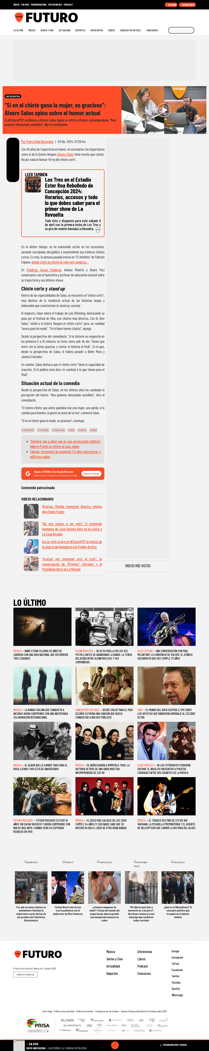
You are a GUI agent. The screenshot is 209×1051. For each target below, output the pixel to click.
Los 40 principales (83, 1020)
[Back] (99, 1045)
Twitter (175, 976)
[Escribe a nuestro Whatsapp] (194, 16)
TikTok (175, 964)
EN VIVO (25, 4)
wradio (99, 1025)
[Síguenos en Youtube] (183, 16)
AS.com (140, 1020)
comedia (82, 430)
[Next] (131, 1045)
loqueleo (138, 1034)
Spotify (175, 988)
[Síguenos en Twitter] (178, 16)
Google (175, 951)
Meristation (153, 1034)
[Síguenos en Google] (157, 16)
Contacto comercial (25, 974)
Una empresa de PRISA (38, 1023)
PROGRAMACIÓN (38, 4)
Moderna (81, 1034)
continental (124, 1025)
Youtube (176, 982)
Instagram (177, 957)
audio (71, 430)
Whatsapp (177, 995)
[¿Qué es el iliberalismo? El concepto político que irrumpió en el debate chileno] (177, 887)
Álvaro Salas (66, 154)
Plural (96, 1034)
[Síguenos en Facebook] (173, 16)
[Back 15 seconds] (107, 1045)
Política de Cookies (85, 1011)
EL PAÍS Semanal (133, 1025)
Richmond (65, 1034)
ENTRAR (172, 4)
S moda (124, 1034)
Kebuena (164, 1025)
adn (151, 1020)
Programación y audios (174, 1044)
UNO (89, 1025)
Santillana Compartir (115, 1020)
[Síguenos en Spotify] (188, 16)
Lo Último (18, 30)
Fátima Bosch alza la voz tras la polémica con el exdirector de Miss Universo (68, 910)
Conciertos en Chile (130, 30)
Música (31, 30)
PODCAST (68, 4)
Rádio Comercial (168, 1034)
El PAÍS (67, 1020)
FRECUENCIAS (55, 4)
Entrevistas (96, 30)
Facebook (177, 970)
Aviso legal (47, 1011)
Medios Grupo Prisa (38, 1031)
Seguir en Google (91, 473)
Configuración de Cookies (107, 1011)
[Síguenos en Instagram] (162, 16)
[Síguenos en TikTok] (167, 16)
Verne (142, 1025)
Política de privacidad (64, 1011)
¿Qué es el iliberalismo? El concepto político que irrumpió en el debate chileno (178, 912)
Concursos (152, 30)
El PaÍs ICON (110, 1034)
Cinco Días (111, 1025)
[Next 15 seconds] (123, 1045)
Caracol (163, 1020)
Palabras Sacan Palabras (44, 270)
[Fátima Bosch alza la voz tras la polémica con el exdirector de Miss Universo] (67, 887)
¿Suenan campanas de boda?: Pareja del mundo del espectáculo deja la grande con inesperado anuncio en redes (104, 913)
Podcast (142, 966)
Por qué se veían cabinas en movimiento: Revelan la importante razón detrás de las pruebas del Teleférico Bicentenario (31, 913)
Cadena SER (130, 1020)
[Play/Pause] (115, 1045)
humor (94, 430)
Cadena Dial (152, 1025)
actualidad (43, 430)
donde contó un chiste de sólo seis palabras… (60, 262)
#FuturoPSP (28, 430)
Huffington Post (71, 1025)
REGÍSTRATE (188, 4)
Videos (111, 30)
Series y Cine (47, 30)
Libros (141, 959)
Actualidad (64, 30)
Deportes (80, 30)
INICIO (16, 4)
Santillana (98, 1020)
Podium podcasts (65, 1029)
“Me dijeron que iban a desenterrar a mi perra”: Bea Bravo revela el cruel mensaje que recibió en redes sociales (141, 913)
